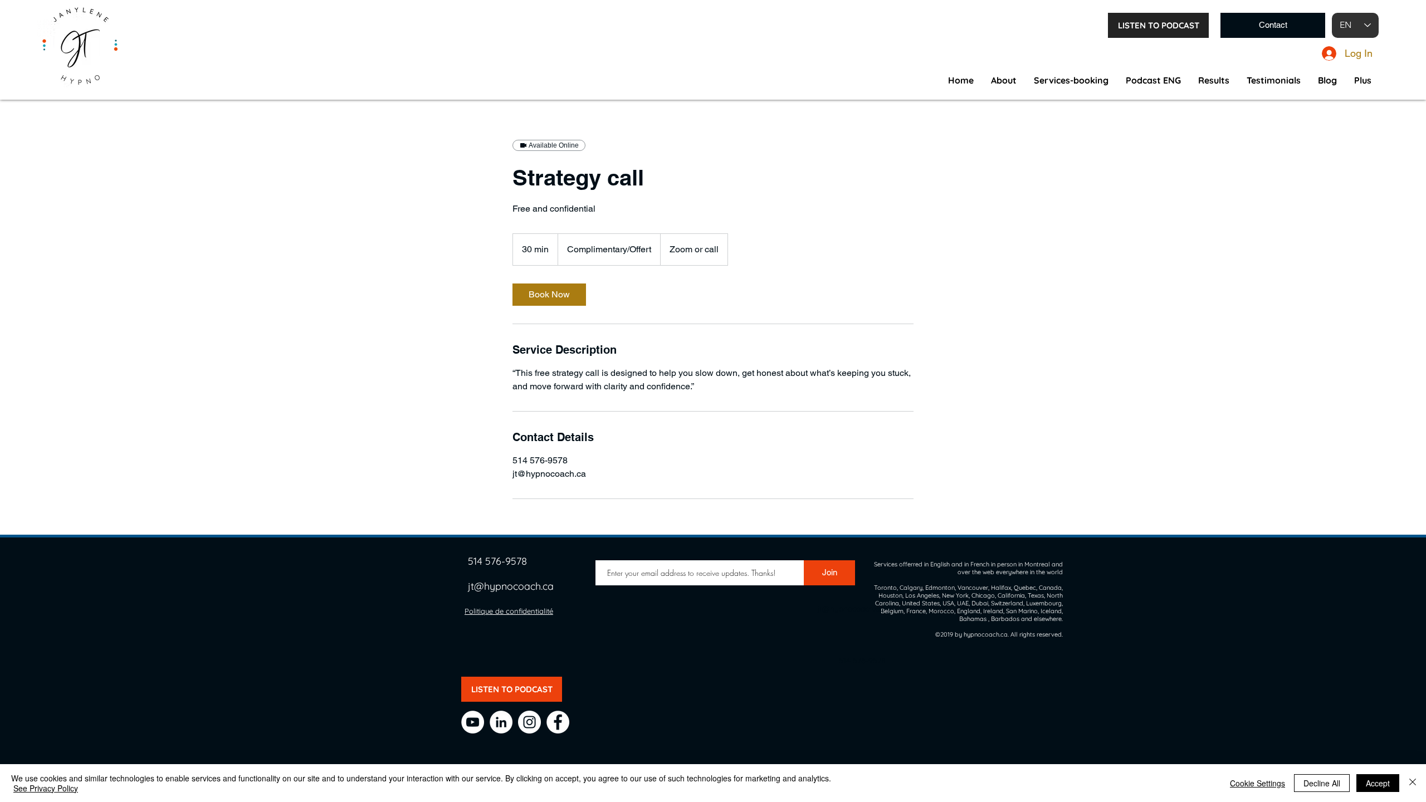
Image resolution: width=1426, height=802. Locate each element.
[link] (549, 294)
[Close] (1412, 783)
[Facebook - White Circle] (557, 722)
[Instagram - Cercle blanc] (529, 722)
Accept (1378, 783)
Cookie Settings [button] (1257, 783)
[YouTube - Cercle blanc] (472, 722)
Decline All (1321, 783)
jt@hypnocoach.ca (511, 586)
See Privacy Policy (45, 788)
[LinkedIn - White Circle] (501, 722)
